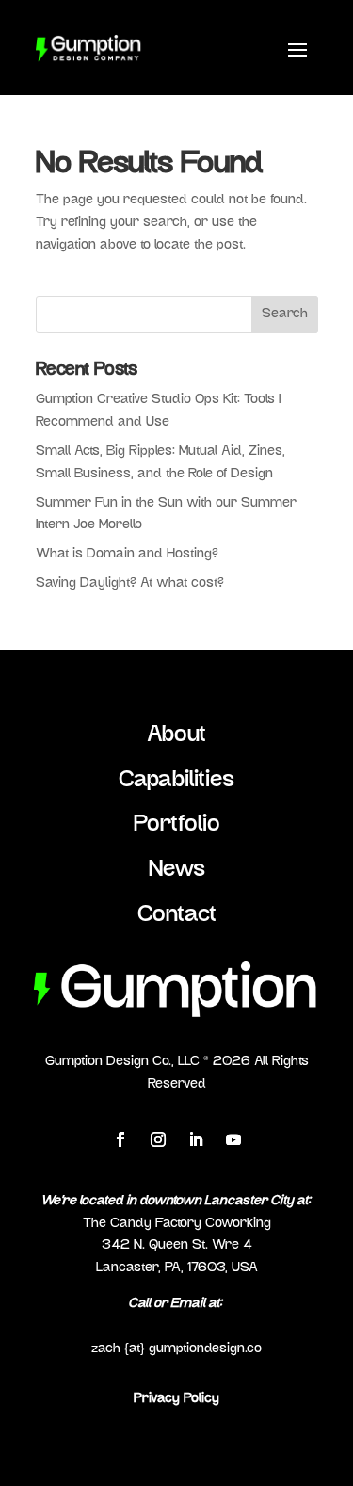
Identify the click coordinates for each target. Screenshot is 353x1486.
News (177, 870)
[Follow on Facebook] (120, 1139)
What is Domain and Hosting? (127, 554)
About (176, 735)
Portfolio (177, 825)
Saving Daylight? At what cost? (130, 583)
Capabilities (176, 780)
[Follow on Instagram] (158, 1139)
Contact (177, 915)
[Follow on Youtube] (233, 1139)
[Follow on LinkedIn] (196, 1139)
